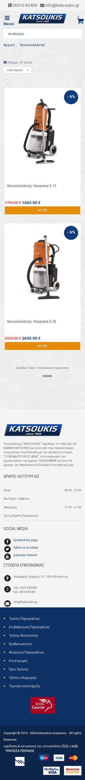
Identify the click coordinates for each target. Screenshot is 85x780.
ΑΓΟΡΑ (42, 210)
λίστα (28, 62)
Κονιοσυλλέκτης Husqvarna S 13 (31, 186)
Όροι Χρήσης (19, 669)
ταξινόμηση (15, 70)
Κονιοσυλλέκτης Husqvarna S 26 (31, 321)
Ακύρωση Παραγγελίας (26, 652)
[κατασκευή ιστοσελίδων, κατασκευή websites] (69, 746)
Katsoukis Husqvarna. (52, 733)
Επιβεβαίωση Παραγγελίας (29, 627)
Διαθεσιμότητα (20, 644)
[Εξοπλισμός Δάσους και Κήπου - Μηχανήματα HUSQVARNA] (42, 19)
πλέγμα (13, 62)
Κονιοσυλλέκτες (32, 45)
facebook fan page (25, 540)
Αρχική (9, 45)
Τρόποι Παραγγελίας (24, 618)
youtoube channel (25, 555)
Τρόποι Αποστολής (23, 635)
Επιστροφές (18, 661)
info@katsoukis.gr (25, 602)
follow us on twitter (25, 547)
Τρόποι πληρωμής (23, 678)
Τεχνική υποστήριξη (24, 686)
